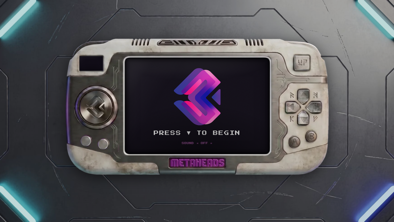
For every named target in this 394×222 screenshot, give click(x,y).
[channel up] (303, 94)
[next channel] (295, 142)
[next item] (315, 108)
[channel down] (303, 118)
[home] (311, 137)
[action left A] (86, 141)
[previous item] (291, 107)
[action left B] (105, 142)
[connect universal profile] (307, 62)
